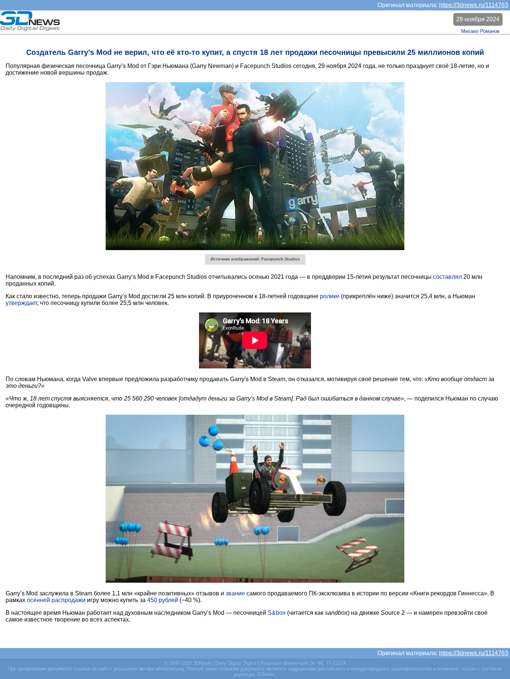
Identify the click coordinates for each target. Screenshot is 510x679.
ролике (329, 296)
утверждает (21, 303)
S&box (277, 613)
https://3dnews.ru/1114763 (473, 5)
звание (235, 593)
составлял (447, 277)
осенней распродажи (56, 600)
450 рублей (162, 600)
